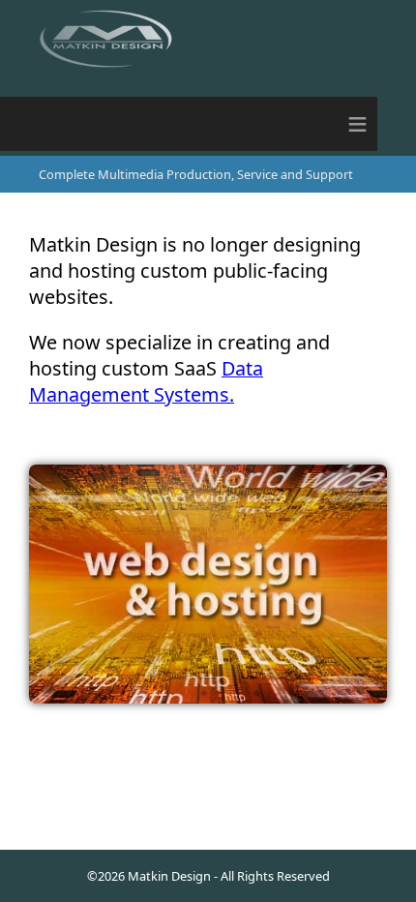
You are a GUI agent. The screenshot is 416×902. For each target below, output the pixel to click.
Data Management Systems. (146, 381)
